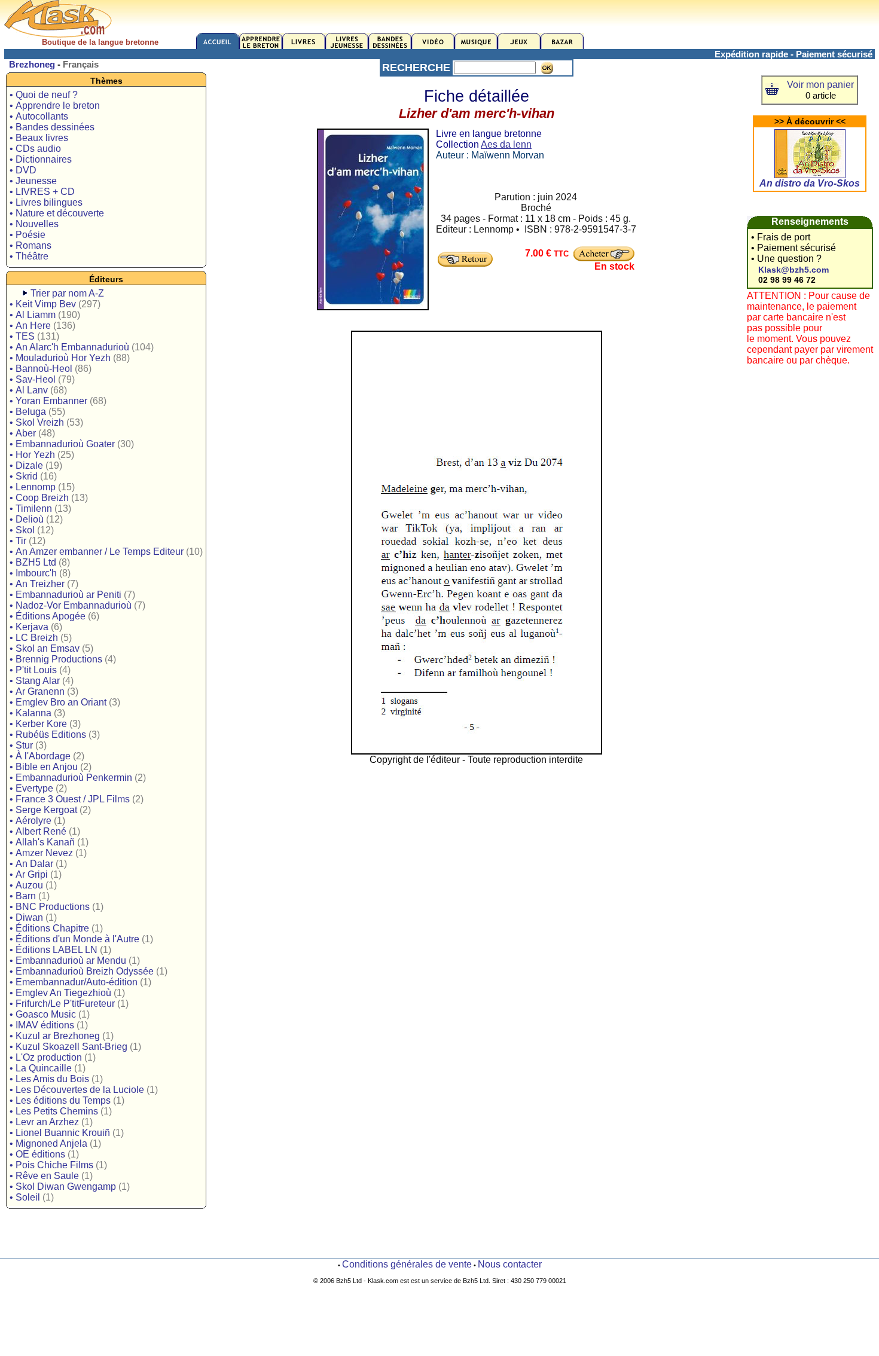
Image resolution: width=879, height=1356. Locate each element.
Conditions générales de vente (407, 1264)
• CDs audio (35, 148)
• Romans (30, 245)
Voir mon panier (820, 85)
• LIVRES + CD (42, 192)
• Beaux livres (39, 138)
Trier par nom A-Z (67, 293)
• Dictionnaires (41, 159)
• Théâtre (29, 256)
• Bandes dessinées (52, 127)
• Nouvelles (34, 224)
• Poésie (27, 235)
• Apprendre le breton (55, 105)
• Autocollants (39, 116)
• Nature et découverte (57, 213)
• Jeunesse (33, 181)
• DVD (23, 170)
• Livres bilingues (46, 202)
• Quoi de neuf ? (44, 95)
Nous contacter (510, 1264)
